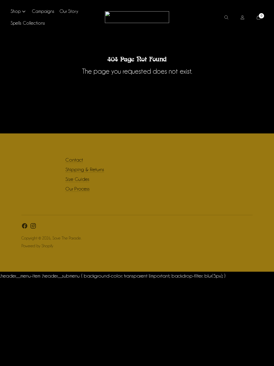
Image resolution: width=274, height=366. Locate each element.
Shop (16, 11)
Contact (74, 159)
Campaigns (43, 11)
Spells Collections (28, 22)
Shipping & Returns (84, 169)
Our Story (69, 11)
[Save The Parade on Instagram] (33, 227)
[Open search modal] (226, 17)
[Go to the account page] (242, 17)
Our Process (77, 188)
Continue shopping (137, 86)
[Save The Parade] (137, 17)
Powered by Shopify (37, 246)
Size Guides (77, 179)
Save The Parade (66, 238)
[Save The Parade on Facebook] (24, 227)
